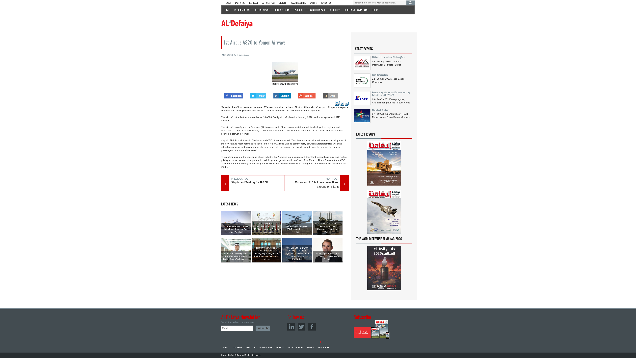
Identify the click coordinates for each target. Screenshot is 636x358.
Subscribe (372, 329)
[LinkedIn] (291, 327)
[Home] (237, 24)
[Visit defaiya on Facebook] (233, 95)
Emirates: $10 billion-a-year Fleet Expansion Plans (317, 184)
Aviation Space (243, 55)
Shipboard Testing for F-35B (249, 182)
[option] (285, 74)
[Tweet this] (258, 95)
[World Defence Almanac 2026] (384, 268)
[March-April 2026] (384, 164)
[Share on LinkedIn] (282, 95)
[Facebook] (312, 327)
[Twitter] (301, 327)
